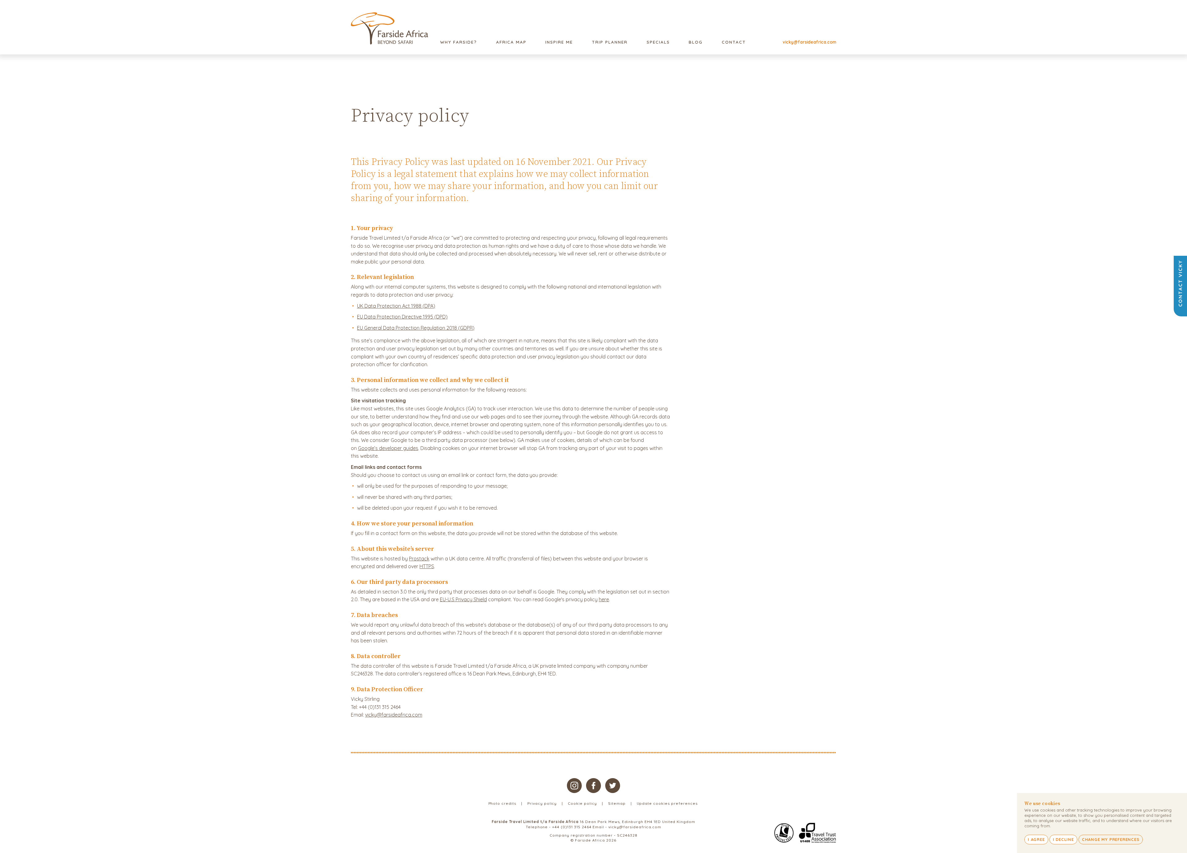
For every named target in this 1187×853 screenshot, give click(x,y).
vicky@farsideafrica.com (809, 42)
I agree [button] (1036, 839)
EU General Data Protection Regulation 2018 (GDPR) (415, 328)
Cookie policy (582, 803)
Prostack (419, 558)
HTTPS (426, 566)
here (604, 599)
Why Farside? (458, 42)
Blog (696, 42)
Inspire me (559, 42)
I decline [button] (1063, 839)
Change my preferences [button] (1110, 839)
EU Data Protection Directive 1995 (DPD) (402, 317)
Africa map (511, 42)
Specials (658, 42)
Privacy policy (542, 803)
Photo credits (502, 803)
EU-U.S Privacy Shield (463, 599)
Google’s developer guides (388, 448)
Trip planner (610, 42)
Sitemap (617, 803)
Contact (734, 42)
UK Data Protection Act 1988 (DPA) (396, 306)
